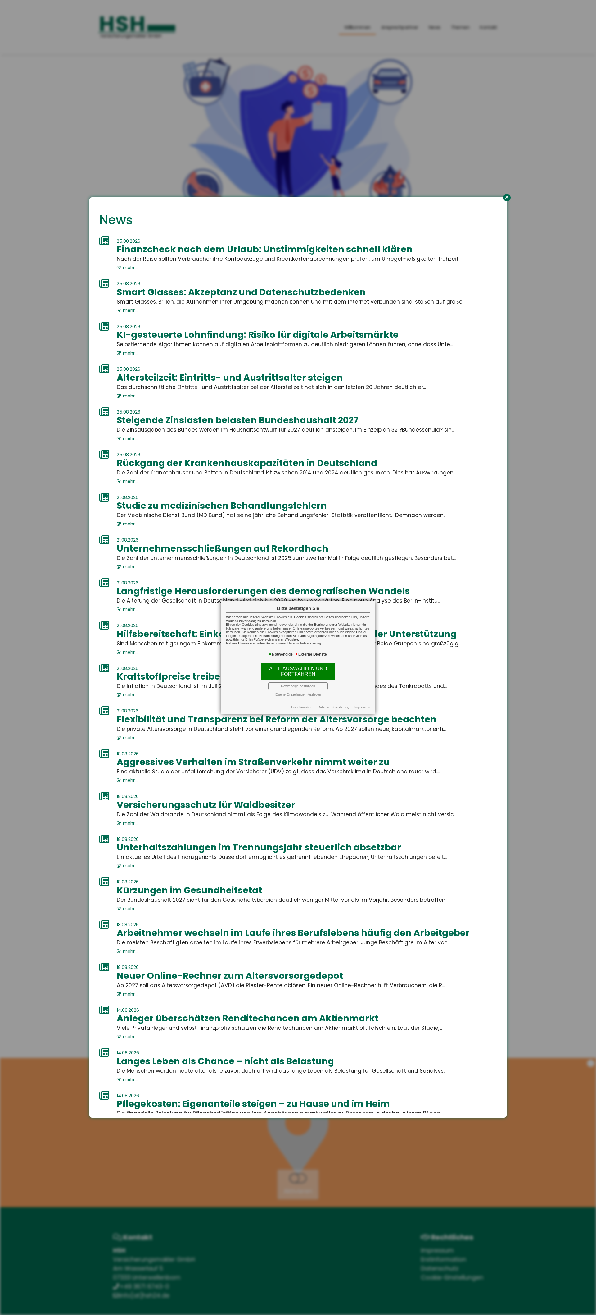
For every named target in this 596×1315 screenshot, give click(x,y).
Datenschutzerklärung (333, 707)
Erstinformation (302, 707)
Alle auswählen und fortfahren (298, 671)
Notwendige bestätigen (298, 686)
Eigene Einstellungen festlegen (298, 694)
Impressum (362, 707)
